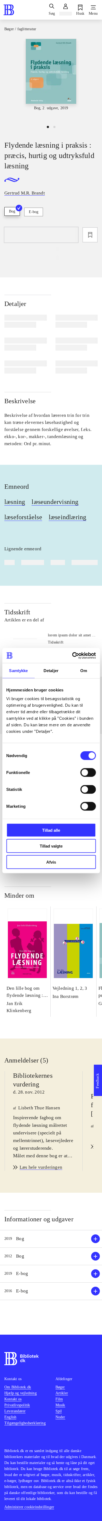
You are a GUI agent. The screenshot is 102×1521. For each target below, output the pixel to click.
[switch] (88, 772)
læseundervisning (55, 501)
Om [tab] (83, 670)
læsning (14, 501)
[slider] (51, 79)
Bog (12, 211)
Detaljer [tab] (51, 670)
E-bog (33, 212)
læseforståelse (23, 517)
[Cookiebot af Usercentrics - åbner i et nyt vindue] (73, 655)
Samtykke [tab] (18, 670)
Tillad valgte (51, 846)
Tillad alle (51, 830)
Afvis (51, 862)
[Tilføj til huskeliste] (90, 234)
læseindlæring (67, 517)
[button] (51, 1239)
